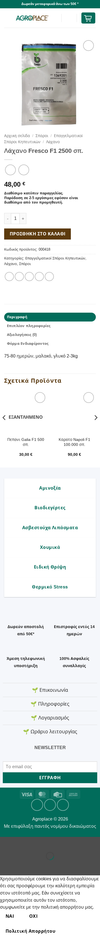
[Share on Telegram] (49, 276)
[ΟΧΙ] (70, 931)
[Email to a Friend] (39, 276)
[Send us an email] (63, 805)
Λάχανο (53, 142)
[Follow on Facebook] (37, 805)
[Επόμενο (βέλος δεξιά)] (21, 865)
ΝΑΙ (10, 916)
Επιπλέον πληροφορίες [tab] (29, 326)
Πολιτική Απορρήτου (30, 931)
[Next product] (10, 169)
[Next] (95, 428)
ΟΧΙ (33, 916)
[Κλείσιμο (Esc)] (54, 842)
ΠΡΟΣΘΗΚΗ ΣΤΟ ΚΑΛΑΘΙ (38, 234)
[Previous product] (23, 169)
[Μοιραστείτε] (37, 842)
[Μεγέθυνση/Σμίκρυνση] (5, 842)
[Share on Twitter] (29, 276)
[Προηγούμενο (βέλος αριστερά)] (5, 865)
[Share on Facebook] (19, 276)
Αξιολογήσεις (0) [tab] (22, 335)
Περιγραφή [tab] (17, 317)
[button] (7, 18)
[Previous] (4, 428)
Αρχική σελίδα (17, 136)
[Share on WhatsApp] (9, 276)
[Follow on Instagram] (50, 805)
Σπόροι (42, 136)
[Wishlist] (69, 18)
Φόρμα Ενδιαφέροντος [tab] (28, 343)
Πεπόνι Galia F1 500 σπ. (25, 442)
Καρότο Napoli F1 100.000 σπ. (74, 442)
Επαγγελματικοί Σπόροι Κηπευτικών (55, 258)
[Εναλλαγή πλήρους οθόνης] (21, 842)
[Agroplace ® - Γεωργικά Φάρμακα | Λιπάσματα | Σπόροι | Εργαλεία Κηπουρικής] (32, 18)
